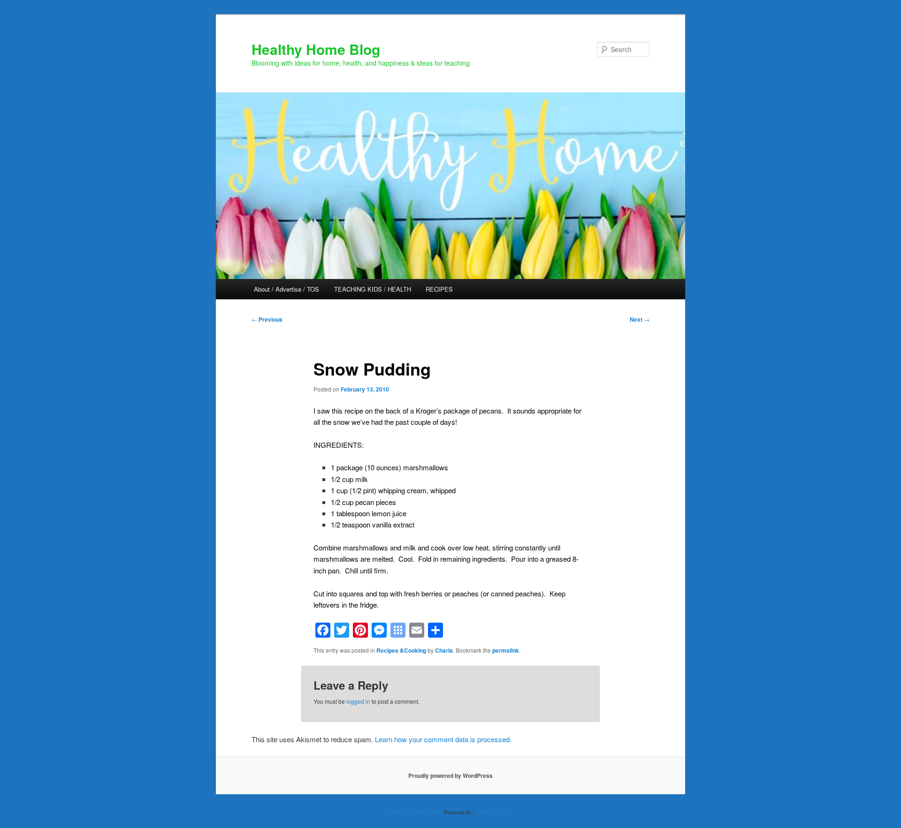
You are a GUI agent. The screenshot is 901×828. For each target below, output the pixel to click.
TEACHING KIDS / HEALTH (372, 289)
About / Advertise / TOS (286, 289)
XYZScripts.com (494, 812)
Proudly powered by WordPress (450, 775)
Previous (267, 319)
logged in (358, 701)
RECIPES (439, 289)
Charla (444, 650)
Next (639, 319)
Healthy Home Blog (316, 49)
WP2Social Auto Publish (416, 812)
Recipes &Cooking (401, 650)
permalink (505, 650)
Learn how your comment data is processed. (443, 739)
